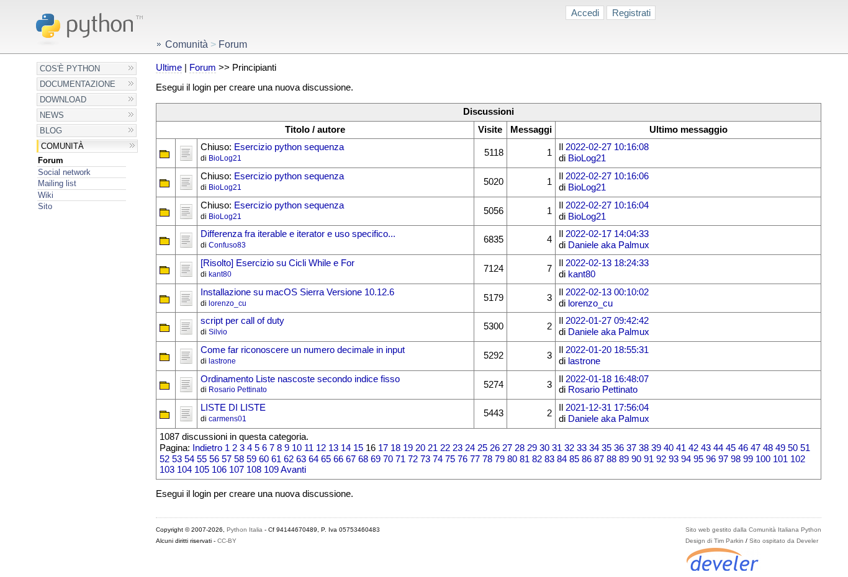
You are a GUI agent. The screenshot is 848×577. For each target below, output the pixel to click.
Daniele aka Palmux (608, 245)
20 (420, 448)
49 (780, 448)
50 (793, 448)
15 (358, 448)
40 (669, 448)
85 (574, 459)
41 (681, 448)
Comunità (62, 146)
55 (202, 459)
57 (227, 459)
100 (763, 459)
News (52, 115)
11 (308, 448)
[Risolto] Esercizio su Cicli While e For (277, 263)
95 (698, 459)
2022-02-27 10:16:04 (607, 205)
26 (495, 448)
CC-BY (227, 540)
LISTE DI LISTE (233, 408)
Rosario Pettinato (238, 389)
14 (346, 448)
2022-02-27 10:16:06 (607, 176)
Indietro (207, 448)
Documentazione (77, 84)
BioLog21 (225, 158)
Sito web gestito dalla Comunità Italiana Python (753, 529)
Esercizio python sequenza (289, 147)
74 (438, 459)
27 (507, 448)
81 (525, 459)
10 (297, 448)
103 (167, 470)
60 (264, 459)
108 (253, 470)
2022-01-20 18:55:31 (607, 350)
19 (408, 448)
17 (383, 448)
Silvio (218, 332)
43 (706, 448)
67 (351, 459)
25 (482, 448)
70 (388, 459)
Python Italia (245, 529)
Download (63, 99)
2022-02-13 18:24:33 (607, 263)
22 (445, 448)
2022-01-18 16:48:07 (607, 379)
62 (289, 459)
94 (686, 459)
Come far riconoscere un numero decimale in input (303, 350)
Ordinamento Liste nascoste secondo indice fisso (300, 379)
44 (718, 448)
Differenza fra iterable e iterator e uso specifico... (298, 234)
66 (338, 459)
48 (768, 448)
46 (743, 448)
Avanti (293, 470)
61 (276, 459)
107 (236, 470)
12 (321, 448)
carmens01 (227, 418)
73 (425, 459)
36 (619, 448)
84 (562, 459)
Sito (45, 206)
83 (549, 459)
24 (470, 448)
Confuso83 (227, 245)
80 (512, 459)
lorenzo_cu (227, 303)
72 (413, 459)
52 (164, 459)
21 (433, 448)
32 (569, 448)
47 (755, 448)
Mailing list (57, 183)
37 (631, 448)
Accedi (585, 12)
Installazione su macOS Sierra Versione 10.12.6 (297, 292)
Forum (50, 160)
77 (475, 459)
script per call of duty (242, 321)
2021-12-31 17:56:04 (607, 408)
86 (587, 459)
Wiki (45, 195)
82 (537, 459)
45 (731, 448)
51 (805, 448)
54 (189, 459)
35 (606, 448)
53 (177, 459)
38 (644, 448)
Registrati (631, 12)
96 (711, 459)
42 (693, 448)
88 (611, 459)
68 (363, 459)
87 (599, 459)
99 (748, 459)
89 (624, 459)
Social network (64, 172)
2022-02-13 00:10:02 (607, 292)
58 (239, 459)
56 (214, 459)
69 (376, 459)
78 (487, 459)
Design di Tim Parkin (714, 540)
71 (400, 459)
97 (723, 459)
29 (532, 448)
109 (271, 470)
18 (395, 448)
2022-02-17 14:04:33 (607, 234)
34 (594, 448)
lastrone (222, 361)
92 (661, 459)
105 (201, 470)
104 (184, 470)
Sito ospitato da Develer (783, 540)
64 (313, 459)
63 (301, 459)
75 (450, 459)
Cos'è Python (70, 68)
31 (557, 448)
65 (326, 459)
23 (457, 448)
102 (797, 459)
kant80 (220, 274)
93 (674, 459)
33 (582, 448)
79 (500, 459)
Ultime (169, 68)
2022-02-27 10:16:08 (607, 147)
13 (333, 448)
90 (636, 459)
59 (251, 459)
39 (656, 448)
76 (462, 459)
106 (219, 470)
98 (736, 459)
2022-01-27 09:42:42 (607, 321)
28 (520, 448)
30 (544, 448)
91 (649, 459)
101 (780, 459)
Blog (51, 130)
